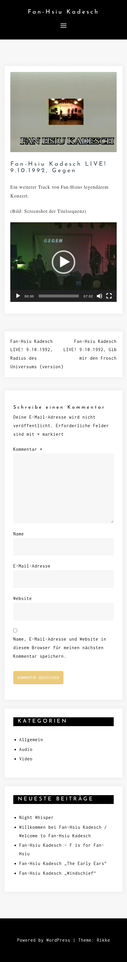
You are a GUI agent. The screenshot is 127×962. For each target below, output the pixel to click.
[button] (63, 262)
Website (22, 598)
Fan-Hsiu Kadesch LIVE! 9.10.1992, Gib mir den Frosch (90, 350)
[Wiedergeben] (18, 296)
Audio (25, 749)
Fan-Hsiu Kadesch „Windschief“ (57, 873)
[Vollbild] (109, 296)
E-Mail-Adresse (32, 565)
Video (25, 758)
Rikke (103, 940)
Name (18, 533)
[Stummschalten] (99, 296)
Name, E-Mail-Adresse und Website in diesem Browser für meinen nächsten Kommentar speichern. (59, 648)
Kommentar (28, 449)
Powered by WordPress (43, 940)
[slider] (59, 296)
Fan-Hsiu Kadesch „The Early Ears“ (63, 863)
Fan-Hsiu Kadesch (63, 12)
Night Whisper (36, 817)
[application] (63, 262)
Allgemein (31, 739)
